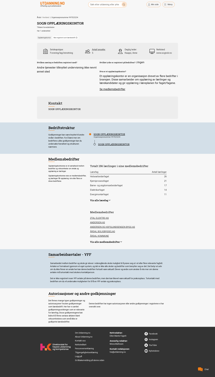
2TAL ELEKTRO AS (99, 218)
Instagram (153, 339)
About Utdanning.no (83, 337)
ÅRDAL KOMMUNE (99, 236)
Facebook (153, 334)
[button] (65, 37)
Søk (124, 4)
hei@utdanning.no (118, 352)
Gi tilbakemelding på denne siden (89, 360)
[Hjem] (52, 3)
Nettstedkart (80, 344)
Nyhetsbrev (154, 351)
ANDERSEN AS (97, 222)
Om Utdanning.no (82, 333)
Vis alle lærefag (99, 200)
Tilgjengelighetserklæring (86, 352)
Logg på (78, 356)
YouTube (153, 345)
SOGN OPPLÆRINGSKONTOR (109, 134)
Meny (170, 4)
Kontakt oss (80, 340)
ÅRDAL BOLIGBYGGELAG (102, 231)
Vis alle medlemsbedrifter (105, 241)
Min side (155, 4)
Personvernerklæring (84, 348)
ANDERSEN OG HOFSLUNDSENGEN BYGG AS (112, 227)
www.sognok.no (164, 53)
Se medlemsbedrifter (112, 89)
